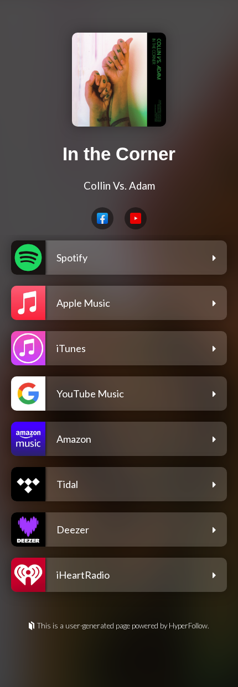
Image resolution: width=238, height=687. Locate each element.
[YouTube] (136, 218)
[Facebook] (102, 218)
